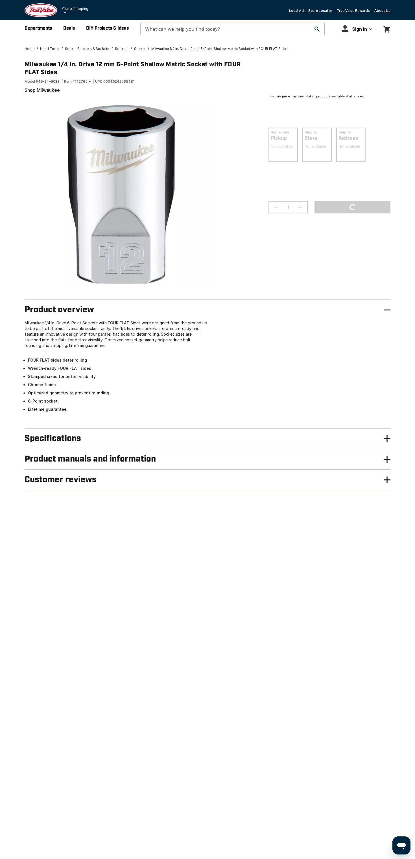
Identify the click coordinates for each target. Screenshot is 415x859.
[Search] (317, 29)
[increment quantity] (300, 207)
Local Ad (296, 10)
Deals (69, 28)
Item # (76, 81)
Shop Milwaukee (42, 90)
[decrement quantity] (276, 207)
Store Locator (320, 10)
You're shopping (75, 8)
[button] (357, 28)
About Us (382, 10)
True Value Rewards (353, 10)
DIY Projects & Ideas (107, 28)
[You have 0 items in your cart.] (386, 28)
